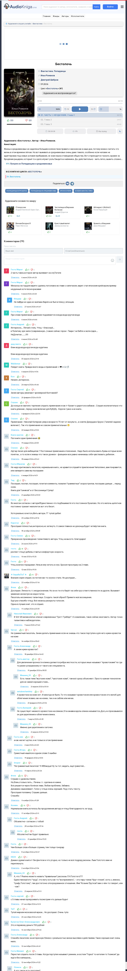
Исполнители (77, 16)
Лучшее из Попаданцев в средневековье (31, 164)
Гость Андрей (17, 324)
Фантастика (37, 24)
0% (76, 131)
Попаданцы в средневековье (43, 191)
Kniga (23, 6)
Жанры (56, 16)
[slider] (80, 103)
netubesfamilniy (24, 691)
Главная (46, 16)
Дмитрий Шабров (49, 80)
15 (68, 109)
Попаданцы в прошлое (17, 191)
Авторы (65, 16)
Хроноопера (65, 191)
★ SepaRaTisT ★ (19, 575)
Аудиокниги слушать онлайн (19, 24)
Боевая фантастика (84, 191)
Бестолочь (52, 88)
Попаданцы (60, 71)
